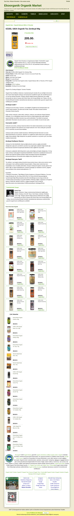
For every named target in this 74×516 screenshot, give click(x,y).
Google (40, 481)
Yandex (40, 487)
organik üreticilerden (41, 454)
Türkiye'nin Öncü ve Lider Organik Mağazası (14, 8)
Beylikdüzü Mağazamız (26, 480)
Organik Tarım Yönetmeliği (49, 465)
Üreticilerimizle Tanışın (12, 187)
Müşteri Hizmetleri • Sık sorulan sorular (20, 1)
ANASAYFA (9, 14)
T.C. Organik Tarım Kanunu (34, 465)
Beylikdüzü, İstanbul (9, 10)
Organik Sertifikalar (41, 474)
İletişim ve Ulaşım (26, 485)
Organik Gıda (9, 25)
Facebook (40, 480)
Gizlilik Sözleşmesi (54, 483)
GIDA (17, 14)
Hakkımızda (26, 478)
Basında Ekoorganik (26, 481)
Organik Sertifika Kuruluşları (35, 467)
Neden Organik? (17, 472)
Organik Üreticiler (60, 472)
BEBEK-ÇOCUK (43, 14)
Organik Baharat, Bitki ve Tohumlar (23, 25)
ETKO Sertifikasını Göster (21, 67)
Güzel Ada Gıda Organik (15, 77)
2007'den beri (54, 8)
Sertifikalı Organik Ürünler (43, 8)
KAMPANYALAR (22, 17)
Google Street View (40, 485)
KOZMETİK (25, 14)
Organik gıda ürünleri (60, 463)
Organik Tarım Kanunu (27, 472)
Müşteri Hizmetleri (26, 487)
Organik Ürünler (51, 472)
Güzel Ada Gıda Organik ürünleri (20, 80)
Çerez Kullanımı (55, 489)
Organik (60, 454)
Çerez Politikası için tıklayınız (34, 512)
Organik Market (27, 454)
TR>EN (68, 1)
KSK (35, 474)
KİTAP (63, 14)
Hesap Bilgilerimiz (55, 487)
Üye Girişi (6, 1)
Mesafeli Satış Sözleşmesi (54, 478)
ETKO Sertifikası (16, 84)
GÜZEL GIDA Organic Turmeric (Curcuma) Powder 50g (27, 73)
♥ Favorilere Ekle (29, 33)
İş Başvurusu (26, 483)
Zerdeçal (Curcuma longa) (15, 86)
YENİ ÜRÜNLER (10, 17)
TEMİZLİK (33, 14)
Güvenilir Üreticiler (31, 8)
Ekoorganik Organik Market (22, 5)
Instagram (40, 478)
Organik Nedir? (9, 472)
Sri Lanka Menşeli (14, 79)
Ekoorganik (17, 454)
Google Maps (40, 483)
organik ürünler (54, 454)
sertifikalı (48, 454)
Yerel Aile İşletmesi (63, 8)
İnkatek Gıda (13, 75)
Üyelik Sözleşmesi (54, 485)
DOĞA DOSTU (54, 14)
